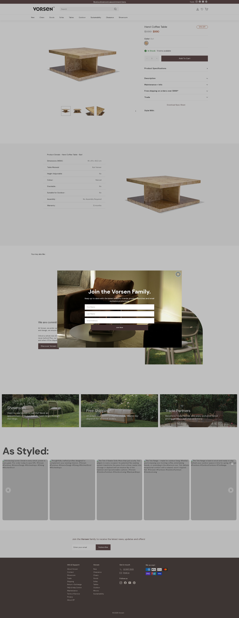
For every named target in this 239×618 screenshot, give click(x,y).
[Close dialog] (178, 274)
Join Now (119, 327)
